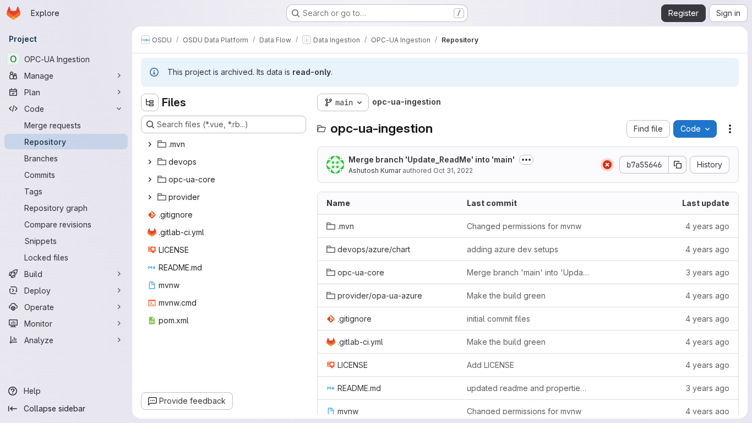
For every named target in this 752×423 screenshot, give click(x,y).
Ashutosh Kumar (374, 170)
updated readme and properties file (528, 388)
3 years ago (707, 272)
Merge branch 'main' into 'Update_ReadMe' (528, 272)
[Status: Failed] (607, 164)
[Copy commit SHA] (677, 164)
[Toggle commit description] (526, 160)
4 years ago (707, 226)
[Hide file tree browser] (150, 102)
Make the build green (506, 295)
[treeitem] (224, 144)
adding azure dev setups (512, 249)
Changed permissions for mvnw (524, 226)
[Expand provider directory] (149, 197)
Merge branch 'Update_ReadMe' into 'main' (431, 159)
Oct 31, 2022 (453, 170)
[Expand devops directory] (149, 162)
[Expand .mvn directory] (149, 144)
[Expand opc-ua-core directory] (149, 179)
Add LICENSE (490, 365)
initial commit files (498, 318)
